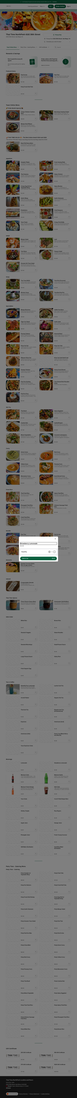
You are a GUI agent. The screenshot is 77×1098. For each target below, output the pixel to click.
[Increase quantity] (54, 552)
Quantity (24, 552)
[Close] (55, 538)
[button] (38, 558)
